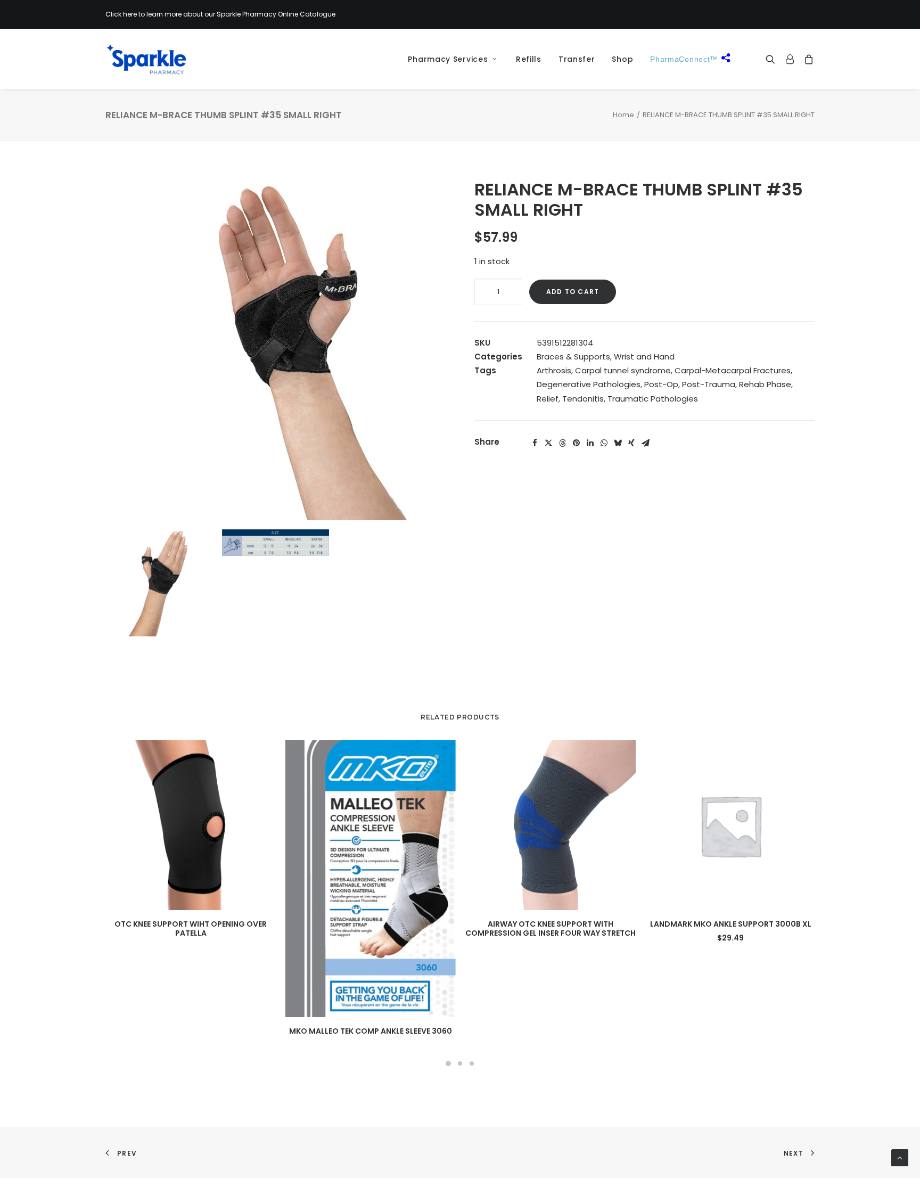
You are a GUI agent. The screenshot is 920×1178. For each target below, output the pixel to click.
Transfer (576, 59)
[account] (789, 59)
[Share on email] (645, 443)
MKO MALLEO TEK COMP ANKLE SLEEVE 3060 (370, 1031)
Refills (528, 59)
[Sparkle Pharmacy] (146, 59)
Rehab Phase (765, 384)
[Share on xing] (631, 443)
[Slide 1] (448, 1063)
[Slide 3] (472, 1063)
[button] (773, 59)
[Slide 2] (460, 1063)
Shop (622, 59)
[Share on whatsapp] (603, 443)
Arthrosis (554, 370)
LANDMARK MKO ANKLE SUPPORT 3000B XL (730, 924)
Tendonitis (583, 398)
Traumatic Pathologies (652, 398)
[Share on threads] (562, 443)
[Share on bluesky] (617, 443)
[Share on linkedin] (590, 443)
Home (623, 115)
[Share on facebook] (534, 443)
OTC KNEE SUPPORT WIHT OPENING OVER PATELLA (190, 928)
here (130, 14)
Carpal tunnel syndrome (623, 370)
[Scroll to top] (899, 1157)
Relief (547, 398)
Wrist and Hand (644, 356)
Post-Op (661, 384)
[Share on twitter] (548, 443)
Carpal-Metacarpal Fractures (733, 370)
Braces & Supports (573, 356)
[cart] (807, 59)
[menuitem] (448, 59)
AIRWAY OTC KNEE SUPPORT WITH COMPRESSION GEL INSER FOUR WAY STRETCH (550, 928)
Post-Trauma (708, 384)
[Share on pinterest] (576, 443)
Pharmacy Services (448, 59)
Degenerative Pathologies (588, 384)
